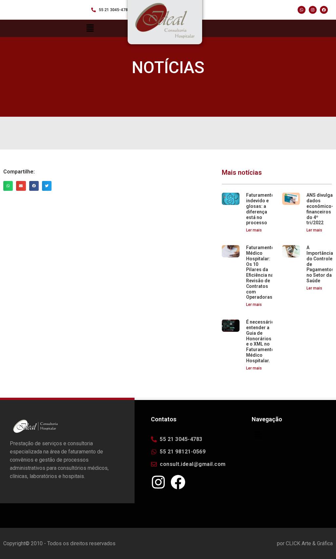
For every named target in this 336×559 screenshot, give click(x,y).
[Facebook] (324, 10)
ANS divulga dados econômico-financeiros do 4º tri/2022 (319, 208)
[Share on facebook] (34, 185)
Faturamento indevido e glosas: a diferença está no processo (260, 208)
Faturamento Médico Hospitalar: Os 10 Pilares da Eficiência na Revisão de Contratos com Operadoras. (260, 272)
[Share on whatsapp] (8, 185)
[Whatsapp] (301, 10)
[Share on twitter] (47, 185)
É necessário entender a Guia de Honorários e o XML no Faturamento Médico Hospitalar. (260, 341)
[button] (294, 436)
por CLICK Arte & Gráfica (305, 543)
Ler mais (254, 230)
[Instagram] (313, 10)
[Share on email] (21, 185)
